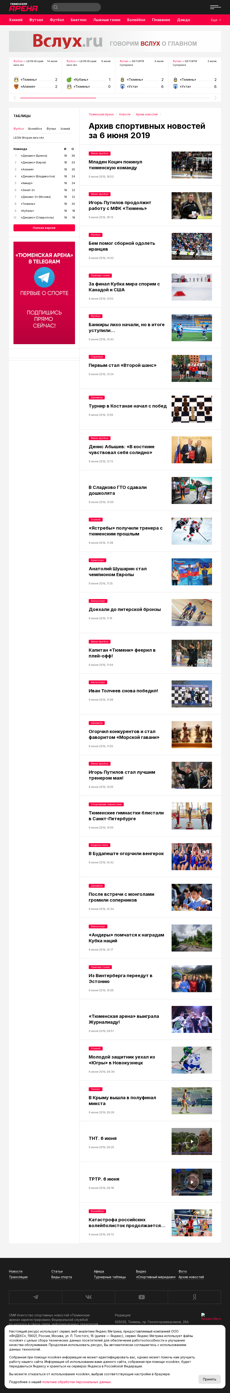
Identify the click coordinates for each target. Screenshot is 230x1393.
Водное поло (99, 845)
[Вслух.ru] (115, 41)
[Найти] (55, 7)
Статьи (57, 1271)
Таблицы (22, 116)
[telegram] (35, 1297)
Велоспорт (98, 600)
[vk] (88, 1297)
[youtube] (141, 1297)
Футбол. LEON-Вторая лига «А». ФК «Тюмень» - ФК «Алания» (35, 81)
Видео (141, 1271)
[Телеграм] (44, 293)
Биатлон (78, 20)
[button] (14, 98)
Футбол (57, 20)
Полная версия (44, 228)
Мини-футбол (99, 153)
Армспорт (97, 560)
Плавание (161, 20)
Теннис (95, 1089)
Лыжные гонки (106, 20)
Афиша (99, 1271)
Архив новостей (191, 1277)
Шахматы (96, 397)
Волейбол (136, 20)
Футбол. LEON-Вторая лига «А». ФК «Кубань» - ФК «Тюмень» (88, 81)
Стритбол (97, 356)
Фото (183, 1271)
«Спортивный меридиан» (156, 1277)
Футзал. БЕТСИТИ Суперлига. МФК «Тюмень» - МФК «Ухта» (142, 81)
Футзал (36, 20)
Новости (15, 1271)
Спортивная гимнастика (106, 804)
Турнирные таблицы (110, 1277)
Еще (214, 20)
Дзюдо (183, 20)
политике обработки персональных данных (76, 1382)
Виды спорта (61, 1277)
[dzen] (194, 1297)
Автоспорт (98, 682)
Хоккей (15, 20)
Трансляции (18, 1277)
